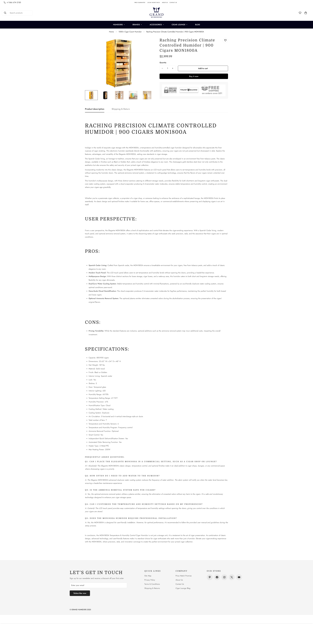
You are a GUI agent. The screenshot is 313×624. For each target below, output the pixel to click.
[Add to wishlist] (225, 40)
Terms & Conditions (152, 584)
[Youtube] (239, 577)
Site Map (147, 575)
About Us (179, 580)
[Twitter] (232, 577)
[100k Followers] (224, 577)
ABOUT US (165, 2)
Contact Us (180, 584)
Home (111, 31)
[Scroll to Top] (308, 610)
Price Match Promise (184, 575)
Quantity (163, 62)
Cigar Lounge (178, 24)
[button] (305, 13)
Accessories (156, 24)
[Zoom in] (148, 42)
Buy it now (193, 76)
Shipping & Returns (152, 588)
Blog (197, 24)
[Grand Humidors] (156, 13)
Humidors (118, 24)
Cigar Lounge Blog (183, 588)
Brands (136, 24)
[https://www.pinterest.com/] (210, 577)
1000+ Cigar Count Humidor (130, 31)
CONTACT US (174, 2)
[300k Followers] (217, 577)
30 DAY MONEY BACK (154, 2)
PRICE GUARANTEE (140, 2)
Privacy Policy (149, 580)
